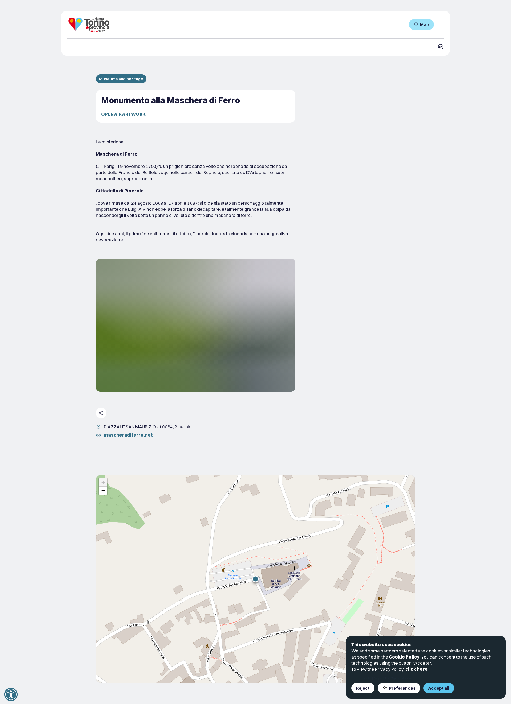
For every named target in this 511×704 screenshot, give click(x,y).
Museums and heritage (121, 79)
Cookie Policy (404, 657)
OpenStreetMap (386, 678)
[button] (255, 579)
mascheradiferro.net (128, 435)
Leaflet (367, 678)
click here (416, 669)
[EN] (441, 47)
